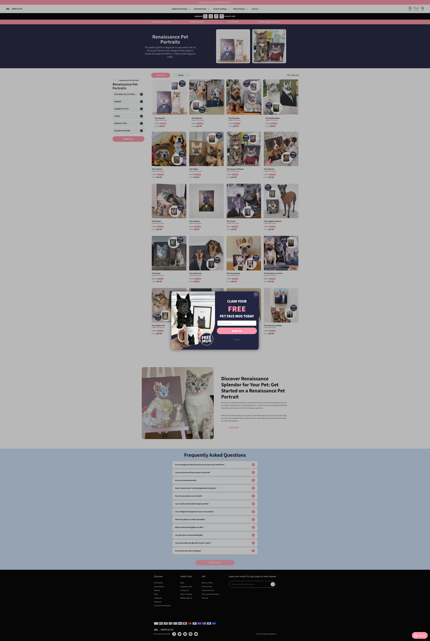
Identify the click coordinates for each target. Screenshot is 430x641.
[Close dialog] (256, 294)
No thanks (237, 340)
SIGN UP (237, 331)
